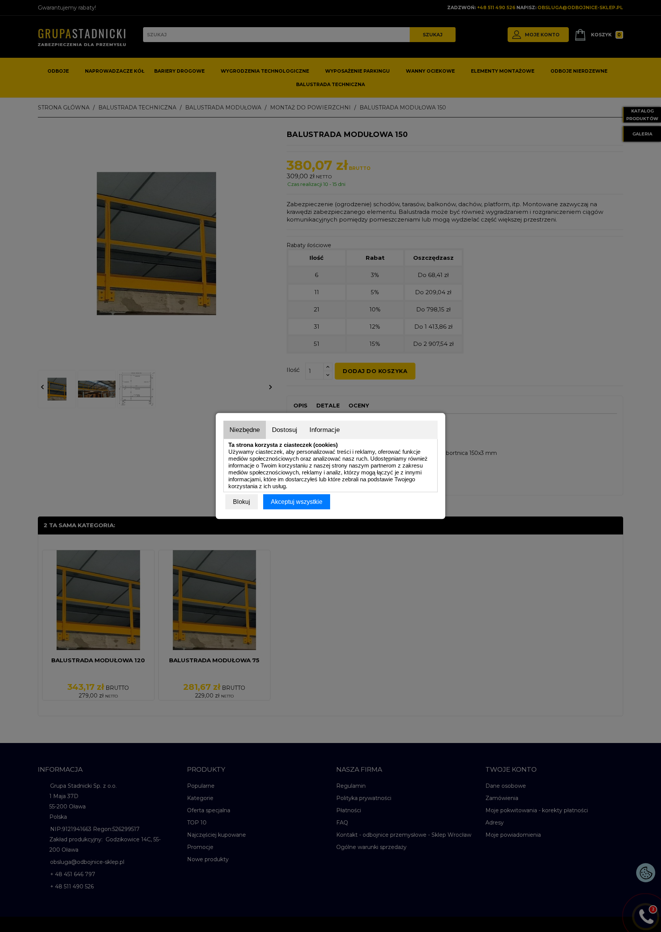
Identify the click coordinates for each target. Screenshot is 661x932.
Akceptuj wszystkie (296, 502)
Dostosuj (284, 429)
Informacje (324, 429)
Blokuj (241, 502)
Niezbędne (245, 429)
